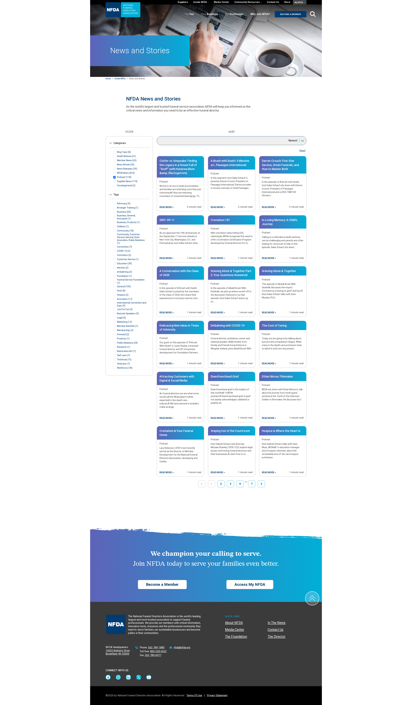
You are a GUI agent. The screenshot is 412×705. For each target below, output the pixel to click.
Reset (302, 150)
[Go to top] (312, 598)
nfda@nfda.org (182, 647)
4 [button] (240, 483)
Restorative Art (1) (126, 351)
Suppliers (183, 2)
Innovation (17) (124, 299)
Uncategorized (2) (126, 185)
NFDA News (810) (126, 173)
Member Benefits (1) (127, 326)
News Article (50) (125, 164)
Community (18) (125, 230)
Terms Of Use (194, 695)
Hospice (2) (122, 295)
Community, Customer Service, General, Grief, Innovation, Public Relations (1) (131, 238)
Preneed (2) (123, 334)
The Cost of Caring (274, 325)
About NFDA (234, 623)
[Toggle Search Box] (313, 14)
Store (287, 2)
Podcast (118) (124, 177)
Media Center (221, 2)
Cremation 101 (220, 220)
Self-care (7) (123, 355)
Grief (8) (121, 290)
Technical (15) (124, 359)
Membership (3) (125, 330)
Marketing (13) (124, 322)
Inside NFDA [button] (200, 2)
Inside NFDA (120, 79)
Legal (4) (121, 317)
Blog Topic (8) (124, 152)
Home (108, 79)
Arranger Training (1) (127, 207)
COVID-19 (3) (123, 251)
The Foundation (236, 636)
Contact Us (273, 2)
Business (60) (124, 212)
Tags (116, 194)
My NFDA (299, 2)
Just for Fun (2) (125, 309)
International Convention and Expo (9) (131, 304)
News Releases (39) (127, 168)
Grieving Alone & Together (279, 271)
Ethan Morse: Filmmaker (277, 376)
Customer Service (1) (128, 259)
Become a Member (290, 14)
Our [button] (234, 14)
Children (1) (123, 226)
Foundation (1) (124, 276)
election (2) (122, 267)
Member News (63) (126, 160)
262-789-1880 (156, 647)
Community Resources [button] (247, 2)
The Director (277, 636)
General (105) (124, 286)
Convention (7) (124, 246)
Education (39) (124, 263)
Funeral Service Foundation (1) (131, 281)
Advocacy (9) (123, 203)
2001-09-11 (167, 220)
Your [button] (209, 14)
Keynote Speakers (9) (128, 313)
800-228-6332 (158, 651)
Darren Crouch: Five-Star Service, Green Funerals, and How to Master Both (280, 164)
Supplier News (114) (127, 181)
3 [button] (230, 483)
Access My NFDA (249, 584)
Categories (119, 143)
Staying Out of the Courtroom (230, 431)
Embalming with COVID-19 (227, 325)
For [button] (189, 14)
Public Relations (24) (127, 342)
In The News (277, 623)
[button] (261, 14)
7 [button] (252, 483)
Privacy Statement (217, 695)
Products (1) (123, 338)
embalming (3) (124, 272)
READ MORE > (166, 207)
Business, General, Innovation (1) (126, 217)
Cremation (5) (124, 255)
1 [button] (211, 483)
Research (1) (123, 347)
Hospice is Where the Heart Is (281, 431)
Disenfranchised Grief (225, 376)
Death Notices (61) (126, 156)
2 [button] (221, 483)
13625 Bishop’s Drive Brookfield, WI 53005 (118, 652)
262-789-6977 (153, 655)
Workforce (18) (124, 368)
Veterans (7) (123, 363)
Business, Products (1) (128, 222)
